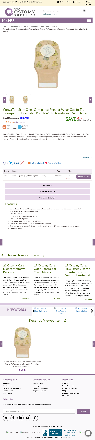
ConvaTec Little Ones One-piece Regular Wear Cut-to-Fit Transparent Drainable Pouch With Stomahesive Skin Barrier (46, 111)
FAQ (64, 391)
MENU (8, 20)
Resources (67, 379)
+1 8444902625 (65, 2)
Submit (83, 411)
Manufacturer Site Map (71, 393)
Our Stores (7, 393)
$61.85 (68, 178)
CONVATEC (24, 118)
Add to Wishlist (54, 163)
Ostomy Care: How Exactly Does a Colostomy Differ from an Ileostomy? (77, 270)
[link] (22, 163)
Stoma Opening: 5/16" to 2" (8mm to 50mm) (29, 176)
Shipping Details (39, 386)
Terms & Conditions (40, 388)
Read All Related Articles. (35, 256)
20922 (6, 176)
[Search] (89, 11)
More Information (47, 192)
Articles (65, 383)
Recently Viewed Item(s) (47, 320)
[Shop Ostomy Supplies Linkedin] (16, 163)
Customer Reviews (46, 198)
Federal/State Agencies (12, 388)
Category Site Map (69, 388)
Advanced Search (50, 14)
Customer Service (41, 379)
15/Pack (58, 176)
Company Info (10, 379)
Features (47, 185)
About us (6, 383)
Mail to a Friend (37, 163)
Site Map (65, 396)
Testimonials (8, 391)
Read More (86, 157)
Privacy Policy (38, 383)
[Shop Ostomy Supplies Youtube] (28, 418)
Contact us (7, 386)
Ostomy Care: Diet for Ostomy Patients (14, 269)
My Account (79, 2)
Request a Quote (39, 391)
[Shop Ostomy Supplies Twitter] (6, 418)
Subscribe (8, 399)
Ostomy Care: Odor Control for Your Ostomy (45, 269)
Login (89, 4)
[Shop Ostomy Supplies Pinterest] (35, 418)
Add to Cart (84, 177)
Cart (89, 2)
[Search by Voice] (84, 10)
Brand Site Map (68, 386)
